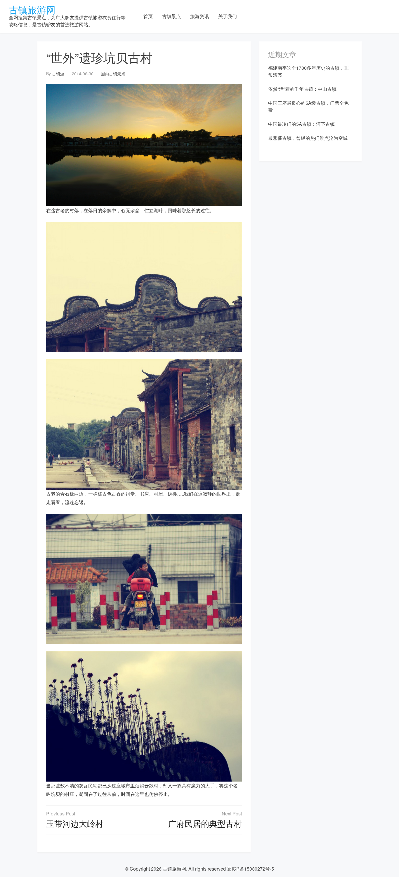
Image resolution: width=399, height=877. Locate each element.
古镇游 (58, 73)
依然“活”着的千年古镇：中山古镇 (302, 89)
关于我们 (227, 16)
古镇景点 (171, 16)
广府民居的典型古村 (205, 823)
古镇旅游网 (32, 9)
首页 (148, 16)
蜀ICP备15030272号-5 (250, 868)
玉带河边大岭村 (74, 823)
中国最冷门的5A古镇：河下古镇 (301, 124)
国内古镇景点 (113, 73)
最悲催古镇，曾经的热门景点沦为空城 (308, 138)
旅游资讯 (199, 16)
